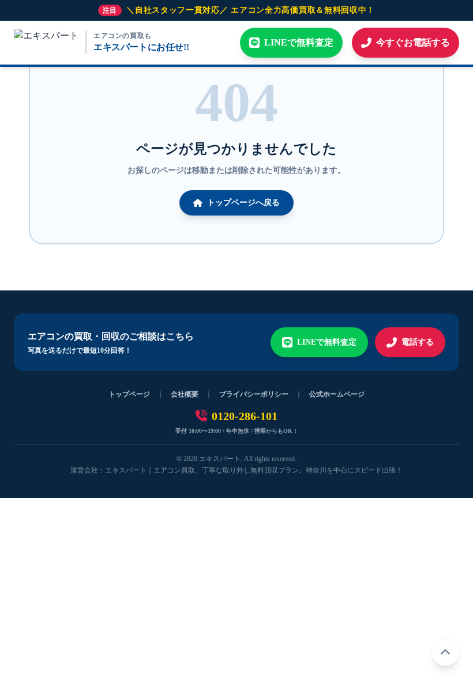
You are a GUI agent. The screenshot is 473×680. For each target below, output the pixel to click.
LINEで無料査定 (326, 342)
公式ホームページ (337, 394)
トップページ (129, 394)
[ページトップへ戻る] (445, 652)
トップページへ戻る (243, 202)
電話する (417, 342)
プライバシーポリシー (253, 394)
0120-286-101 (244, 416)
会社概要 (184, 394)
